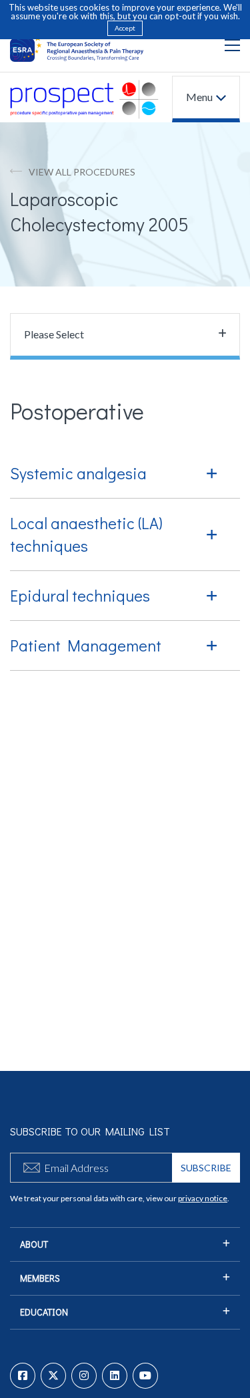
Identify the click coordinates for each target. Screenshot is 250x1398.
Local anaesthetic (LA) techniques (86, 534)
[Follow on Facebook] (22, 1376)
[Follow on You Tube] (145, 1376)
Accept (125, 28)
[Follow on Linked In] (114, 1376)
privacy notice (202, 1198)
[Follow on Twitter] (53, 1376)
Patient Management (85, 645)
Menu (199, 96)
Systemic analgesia (78, 473)
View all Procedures (82, 171)
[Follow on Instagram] (84, 1376)
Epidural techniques (80, 595)
